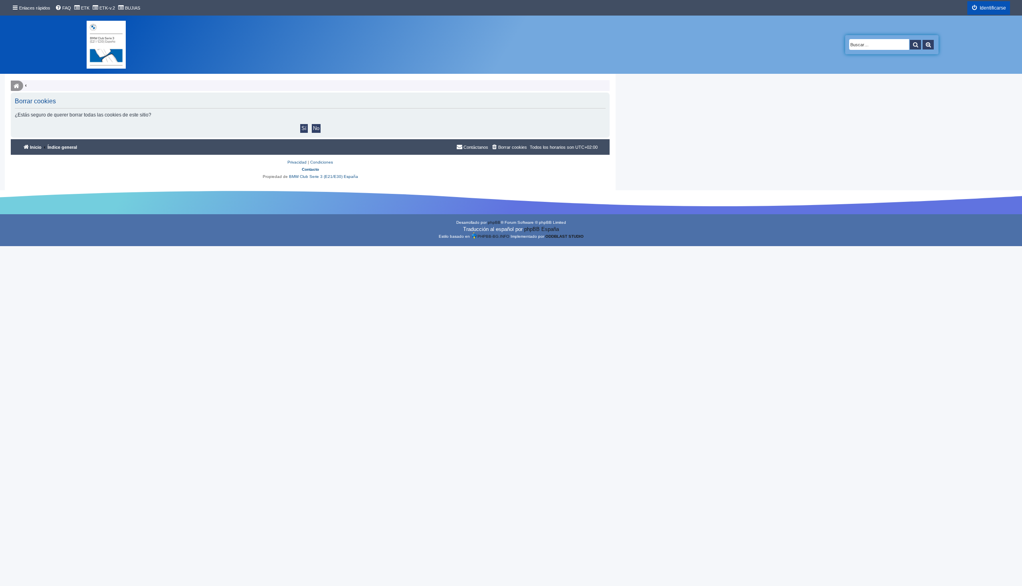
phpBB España (541, 229)
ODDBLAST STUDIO (564, 236)
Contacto (310, 169)
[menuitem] (63, 8)
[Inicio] (106, 45)
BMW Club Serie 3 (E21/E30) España (323, 176)
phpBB (494, 222)
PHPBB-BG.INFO (493, 236)
